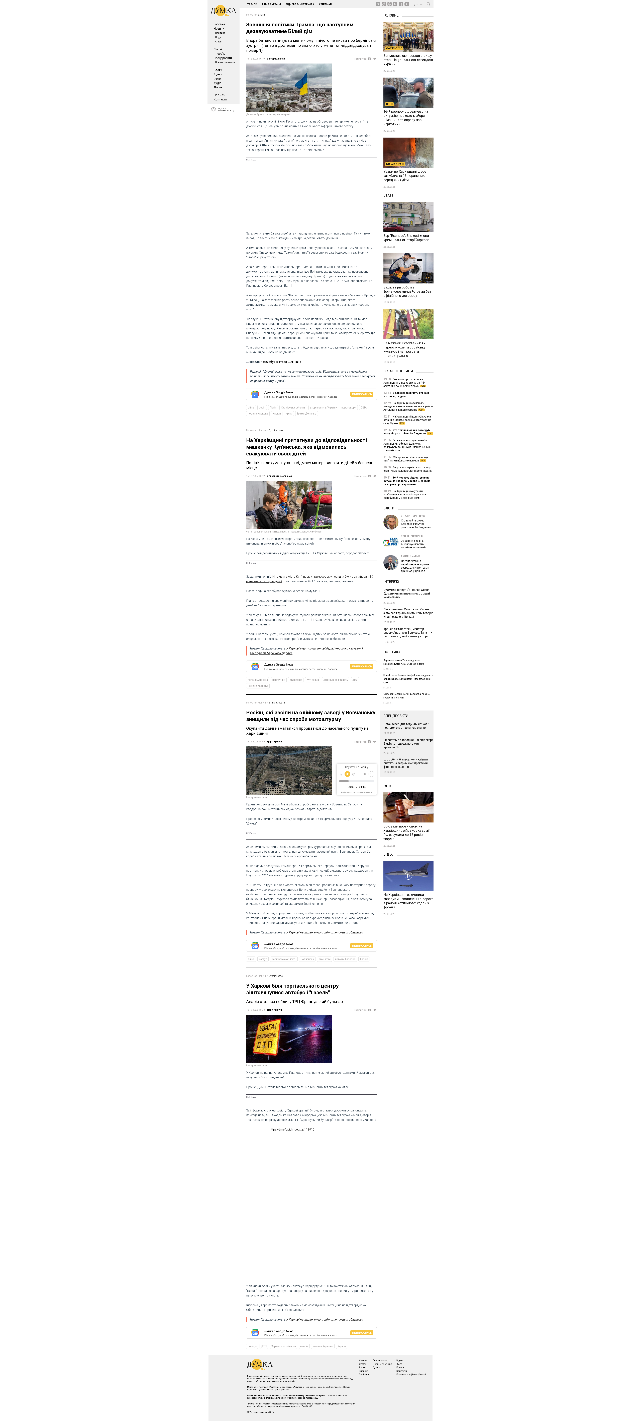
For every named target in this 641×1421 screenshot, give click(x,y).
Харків (277, 413)
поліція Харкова (258, 679)
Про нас (219, 95)
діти (354, 679)
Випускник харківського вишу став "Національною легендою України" (408, 469)
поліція (252, 1346)
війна (251, 407)
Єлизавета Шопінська (279, 476)
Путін (273, 407)
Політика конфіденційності (411, 1374)
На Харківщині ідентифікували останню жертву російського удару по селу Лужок (407, 420)
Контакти (220, 99)
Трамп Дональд (306, 413)
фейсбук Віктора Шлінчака (282, 362)
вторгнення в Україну (323, 407)
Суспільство (276, 430)
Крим (288, 413)
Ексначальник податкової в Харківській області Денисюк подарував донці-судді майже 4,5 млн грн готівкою (407, 445)
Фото (217, 78)
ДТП (264, 1346)
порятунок (278, 679)
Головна (219, 24)
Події (218, 37)
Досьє (218, 87)
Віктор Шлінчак (276, 58)
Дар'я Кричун (274, 741)
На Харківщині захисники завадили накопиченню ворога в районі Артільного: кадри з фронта (408, 406)
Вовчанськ (307, 959)
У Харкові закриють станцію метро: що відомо (406, 394)
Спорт (218, 41)
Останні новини (398, 371)
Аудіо (217, 83)
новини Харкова (258, 413)
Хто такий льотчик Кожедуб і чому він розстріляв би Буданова (408, 432)
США (364, 407)
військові (324, 959)
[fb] (369, 58)
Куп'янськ (312, 679)
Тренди (252, 4)
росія (262, 407)
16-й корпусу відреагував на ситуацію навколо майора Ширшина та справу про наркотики (406, 481)
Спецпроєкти (223, 58)
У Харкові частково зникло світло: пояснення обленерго (324, 932)
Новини (219, 28)
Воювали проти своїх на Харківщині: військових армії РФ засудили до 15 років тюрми (404, 383)
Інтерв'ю (219, 53)
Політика (220, 33)
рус (421, 4)
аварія (304, 1346)
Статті (218, 49)
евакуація (296, 679)
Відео (218, 74)
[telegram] (374, 59)
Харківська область (293, 407)
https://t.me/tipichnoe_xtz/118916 (292, 1129)
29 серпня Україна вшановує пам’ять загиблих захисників (406, 459)
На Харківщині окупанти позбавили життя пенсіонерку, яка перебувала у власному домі (404, 494)
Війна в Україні (271, 4)
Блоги (218, 70)
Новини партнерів (225, 62)
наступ (263, 959)
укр (416, 4)
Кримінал (325, 4)
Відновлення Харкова (300, 4)
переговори (348, 407)
